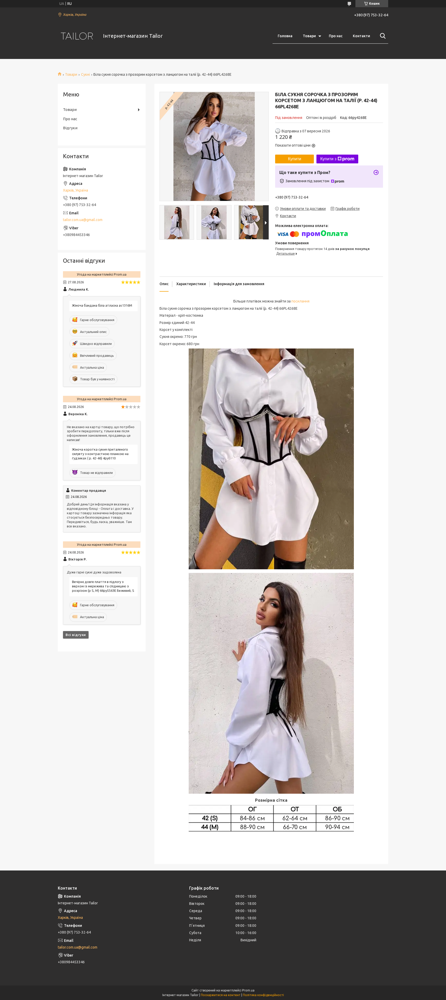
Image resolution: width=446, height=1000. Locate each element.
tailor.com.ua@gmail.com (82, 220)
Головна (285, 36)
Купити (294, 159)
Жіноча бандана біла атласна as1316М (102, 305)
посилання (300, 301)
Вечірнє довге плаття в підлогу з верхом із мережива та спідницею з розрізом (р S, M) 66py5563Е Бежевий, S (103, 586)
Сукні (85, 74)
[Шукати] (381, 35)
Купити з (328, 159)
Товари (309, 36)
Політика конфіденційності (263, 995)
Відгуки (70, 128)
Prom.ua (248, 990)
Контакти (361, 36)
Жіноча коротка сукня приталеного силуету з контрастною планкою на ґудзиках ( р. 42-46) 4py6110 (100, 454)
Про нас (336, 36)
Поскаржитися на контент (221, 995)
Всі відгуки (76, 635)
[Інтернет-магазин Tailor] (77, 36)
